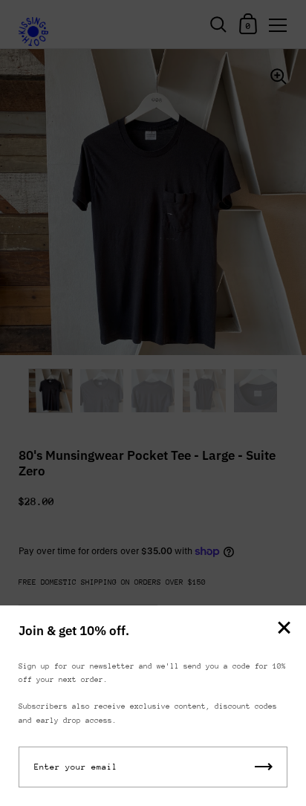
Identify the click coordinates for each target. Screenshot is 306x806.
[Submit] (264, 767)
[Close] (283, 628)
